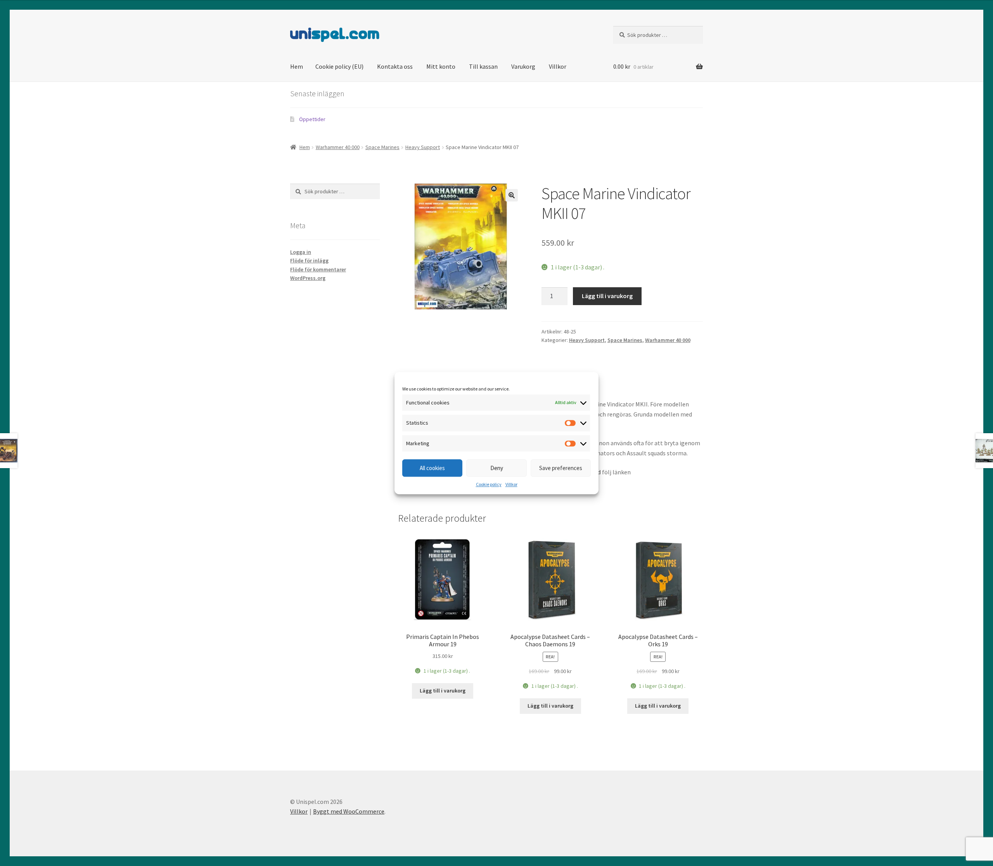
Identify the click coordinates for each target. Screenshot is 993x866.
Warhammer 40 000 (338, 147)
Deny (496, 468)
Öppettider (312, 119)
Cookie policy (489, 485)
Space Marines (382, 147)
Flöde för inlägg (309, 260)
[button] (511, 195)
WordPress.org (307, 277)
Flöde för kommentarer (318, 269)
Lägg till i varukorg (607, 296)
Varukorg (523, 66)
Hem (296, 66)
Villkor (511, 485)
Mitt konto (440, 66)
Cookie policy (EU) (339, 66)
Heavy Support (422, 147)
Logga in (300, 251)
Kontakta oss (395, 66)
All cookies (432, 468)
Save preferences (560, 468)
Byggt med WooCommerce (348, 811)
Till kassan (483, 66)
